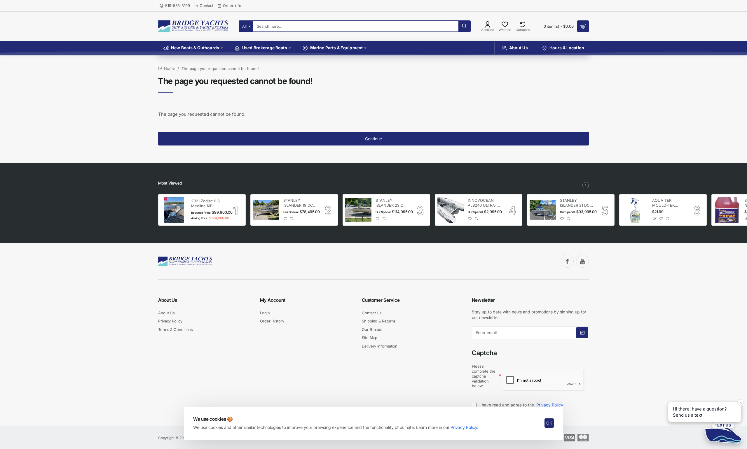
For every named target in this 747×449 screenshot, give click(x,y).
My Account (272, 300)
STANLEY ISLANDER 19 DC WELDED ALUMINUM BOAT (299, 203)
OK (549, 422)
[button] (285, 218)
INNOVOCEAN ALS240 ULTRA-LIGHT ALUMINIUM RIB (482, 203)
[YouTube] (582, 261)
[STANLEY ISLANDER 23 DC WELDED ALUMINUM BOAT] (358, 210)
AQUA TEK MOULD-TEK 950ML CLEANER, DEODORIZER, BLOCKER (668, 203)
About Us (167, 300)
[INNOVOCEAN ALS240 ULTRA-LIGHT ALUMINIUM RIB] (450, 210)
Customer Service (381, 300)
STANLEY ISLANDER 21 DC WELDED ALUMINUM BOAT (576, 203)
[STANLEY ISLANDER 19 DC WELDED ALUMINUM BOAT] (266, 210)
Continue (373, 138)
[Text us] (723, 432)
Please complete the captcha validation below (483, 376)
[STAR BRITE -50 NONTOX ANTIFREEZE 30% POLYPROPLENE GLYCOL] (727, 210)
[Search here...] (464, 26)
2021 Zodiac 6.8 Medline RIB (205, 203)
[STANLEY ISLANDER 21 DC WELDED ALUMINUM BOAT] (543, 210)
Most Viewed (170, 182)
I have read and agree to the (520, 404)
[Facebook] (567, 261)
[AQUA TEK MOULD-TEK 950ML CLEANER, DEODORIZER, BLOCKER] (635, 210)
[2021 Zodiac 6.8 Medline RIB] (174, 210)
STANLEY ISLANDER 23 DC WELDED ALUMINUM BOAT (392, 203)
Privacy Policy (464, 427)
